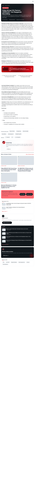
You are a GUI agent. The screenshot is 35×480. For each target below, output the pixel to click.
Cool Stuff (7, 262)
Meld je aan (5, 255)
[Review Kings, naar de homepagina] (4, 1)
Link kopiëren (18, 137)
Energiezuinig (19, 131)
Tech (3, 262)
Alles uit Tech (4, 211)
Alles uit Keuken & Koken (30, 154)
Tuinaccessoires (5, 264)
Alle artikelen (22, 194)
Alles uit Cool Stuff (5, 244)
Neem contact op (6, 222)
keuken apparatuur (22, 262)
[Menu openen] (33, 1)
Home (3, 5)
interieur (28, 262)
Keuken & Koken (7, 5)
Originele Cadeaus (14, 262)
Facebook (8, 137)
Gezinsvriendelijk (25, 131)
